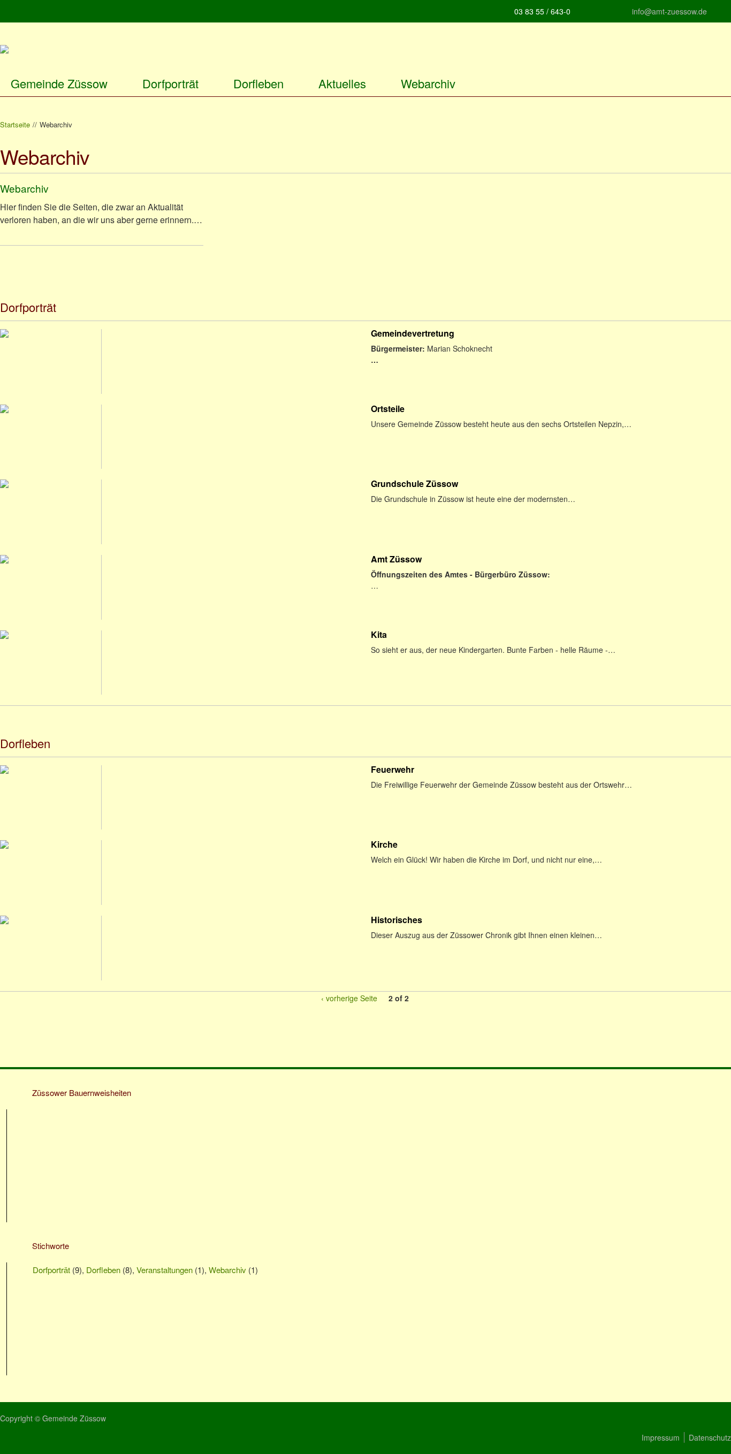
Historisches (396, 921)
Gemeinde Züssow (59, 83)
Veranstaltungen (164, 1269)
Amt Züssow (396, 560)
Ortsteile (388, 410)
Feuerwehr (392, 770)
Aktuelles (342, 83)
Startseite (15, 125)
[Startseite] (4, 50)
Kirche (384, 845)
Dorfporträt (170, 83)
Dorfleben (258, 83)
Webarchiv (428, 83)
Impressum (661, 1437)
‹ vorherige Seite (349, 998)
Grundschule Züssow (414, 484)
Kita (379, 635)
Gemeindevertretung (412, 334)
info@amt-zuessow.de (669, 11)
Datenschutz (710, 1437)
